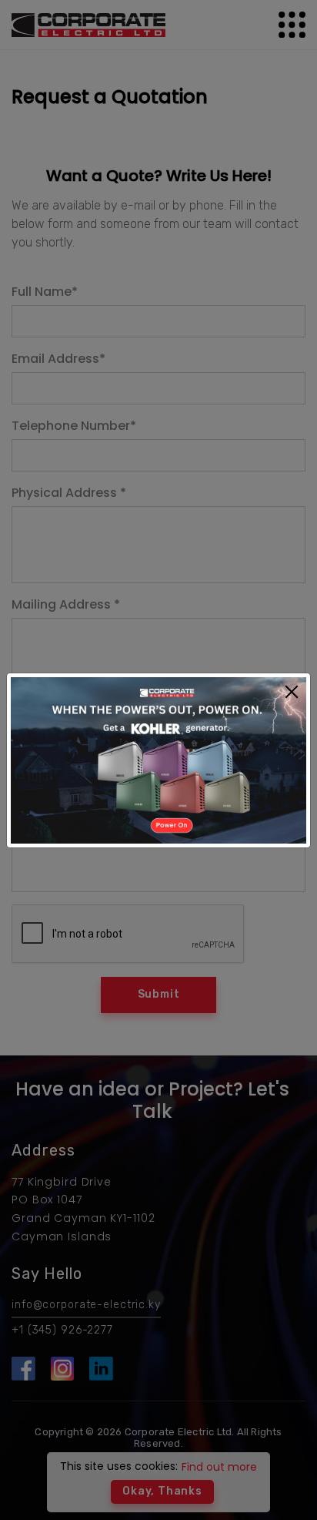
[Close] (291, 692)
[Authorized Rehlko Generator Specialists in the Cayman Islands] (158, 759)
